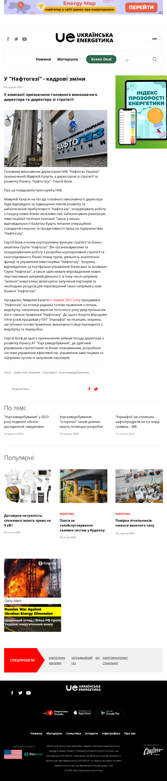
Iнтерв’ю (91, 733)
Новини (43, 59)
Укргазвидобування (74, 372)
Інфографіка (111, 733)
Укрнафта (49, 372)
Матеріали (67, 59)
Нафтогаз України (26, 372)
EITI (98, 658)
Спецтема (73, 733)
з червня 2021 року (65, 300)
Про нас (130, 733)
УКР (154, 39)
